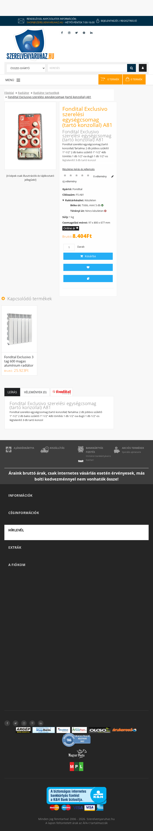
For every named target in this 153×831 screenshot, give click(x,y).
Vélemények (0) (35, 392)
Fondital (77, 189)
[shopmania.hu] (43, 730)
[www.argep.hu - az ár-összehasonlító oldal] (23, 730)
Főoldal (9, 93)
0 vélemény (100, 176)
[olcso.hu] (100, 730)
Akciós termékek (133, 448)
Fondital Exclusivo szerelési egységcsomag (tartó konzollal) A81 (49, 97)
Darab (80, 246)
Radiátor (23, 93)
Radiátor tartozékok (46, 93)
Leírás (12, 392)
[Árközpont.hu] (79, 730)
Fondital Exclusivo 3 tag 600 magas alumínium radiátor (18, 361)
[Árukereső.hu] (124, 730)
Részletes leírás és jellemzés (78, 169)
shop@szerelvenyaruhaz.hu (45, 22)
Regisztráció (129, 20)
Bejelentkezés (110, 20)
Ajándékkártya (24, 448)
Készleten (80, 200)
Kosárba (90, 256)
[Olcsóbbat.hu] (63, 730)
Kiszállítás (57, 448)
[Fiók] (143, 68)
